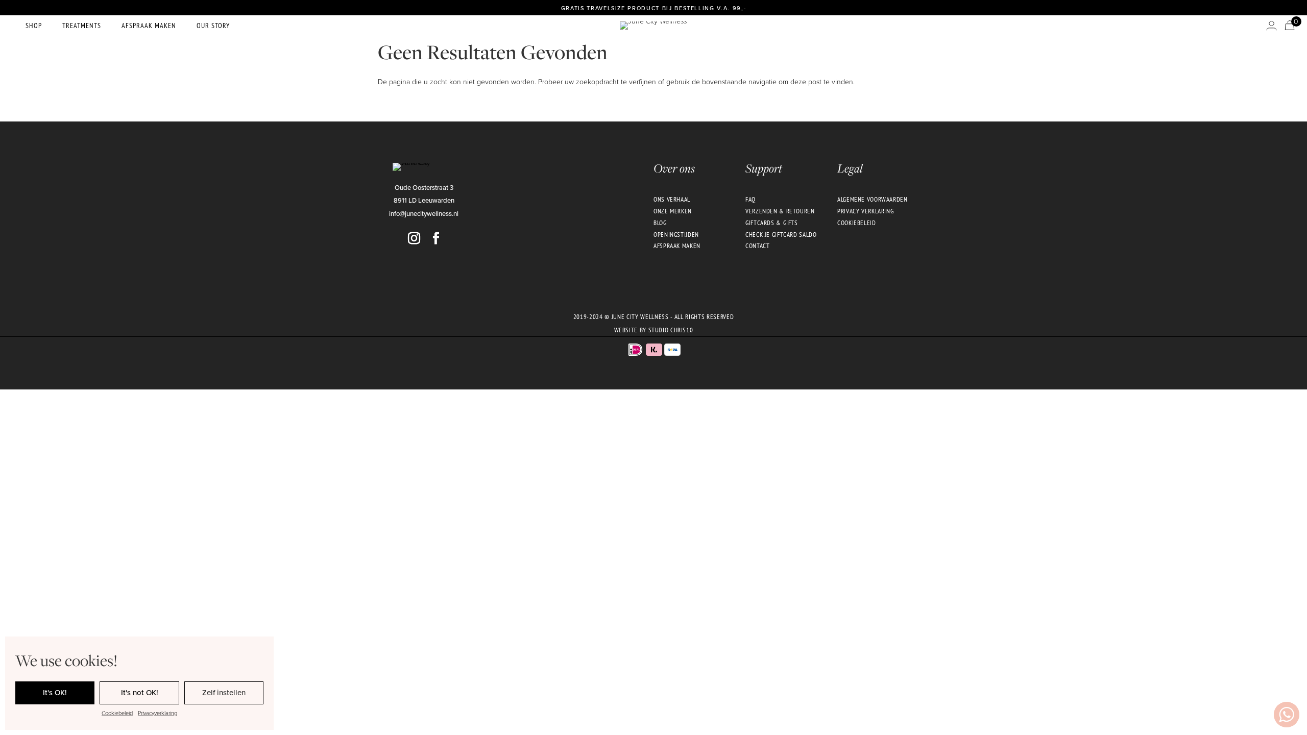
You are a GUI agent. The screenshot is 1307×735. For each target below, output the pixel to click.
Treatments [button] (81, 25)
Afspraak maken (149, 25)
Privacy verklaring (865, 211)
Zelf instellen (224, 692)
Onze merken (673, 211)
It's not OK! (139, 692)
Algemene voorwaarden (872, 199)
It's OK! (55, 692)
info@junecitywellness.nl (423, 213)
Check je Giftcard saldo (781, 234)
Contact (757, 245)
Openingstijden (676, 234)
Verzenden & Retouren (780, 211)
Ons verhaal (672, 199)
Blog (660, 222)
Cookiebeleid (117, 713)
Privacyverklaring (157, 713)
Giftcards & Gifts (771, 222)
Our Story (213, 25)
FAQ (750, 199)
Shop (34, 25)
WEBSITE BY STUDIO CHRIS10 (653, 330)
